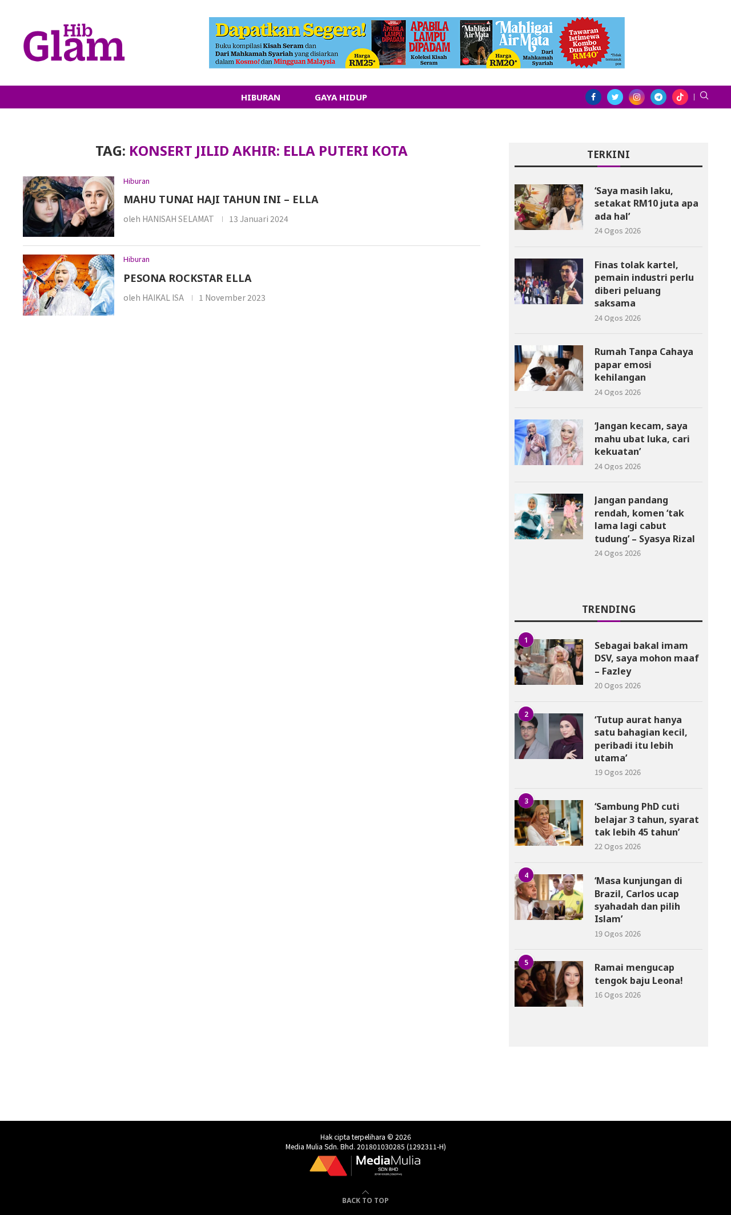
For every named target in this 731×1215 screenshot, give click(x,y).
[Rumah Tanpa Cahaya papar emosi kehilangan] (549, 368)
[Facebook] (593, 97)
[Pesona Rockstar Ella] (68, 285)
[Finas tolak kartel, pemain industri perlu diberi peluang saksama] (549, 281)
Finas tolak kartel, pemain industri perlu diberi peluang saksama (644, 284)
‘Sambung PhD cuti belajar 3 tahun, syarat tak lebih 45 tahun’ (647, 819)
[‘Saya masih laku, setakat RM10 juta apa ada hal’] (549, 207)
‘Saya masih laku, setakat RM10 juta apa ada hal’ (646, 203)
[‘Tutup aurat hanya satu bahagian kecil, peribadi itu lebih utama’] (549, 736)
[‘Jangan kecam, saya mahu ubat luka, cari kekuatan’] (549, 442)
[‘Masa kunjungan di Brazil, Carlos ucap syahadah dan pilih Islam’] (549, 897)
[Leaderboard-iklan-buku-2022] (417, 23)
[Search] (704, 97)
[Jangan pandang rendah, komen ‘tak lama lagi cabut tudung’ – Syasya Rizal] (549, 516)
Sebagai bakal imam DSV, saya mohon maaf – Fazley (647, 658)
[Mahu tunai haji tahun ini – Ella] (68, 206)
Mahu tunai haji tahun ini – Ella (220, 199)
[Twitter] (615, 97)
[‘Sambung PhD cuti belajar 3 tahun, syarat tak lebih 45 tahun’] (549, 823)
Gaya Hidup (341, 97)
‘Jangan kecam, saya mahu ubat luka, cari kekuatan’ (642, 438)
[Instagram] (637, 97)
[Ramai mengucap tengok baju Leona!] (549, 984)
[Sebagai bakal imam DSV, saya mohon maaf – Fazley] (549, 662)
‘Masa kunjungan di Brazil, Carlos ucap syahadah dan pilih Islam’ (638, 899)
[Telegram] (658, 97)
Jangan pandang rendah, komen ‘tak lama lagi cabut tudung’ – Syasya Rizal (645, 519)
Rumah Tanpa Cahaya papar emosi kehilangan (644, 364)
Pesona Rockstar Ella (187, 278)
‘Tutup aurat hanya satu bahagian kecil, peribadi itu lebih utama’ (641, 738)
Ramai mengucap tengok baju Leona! (639, 973)
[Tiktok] (680, 97)
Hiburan (260, 97)
